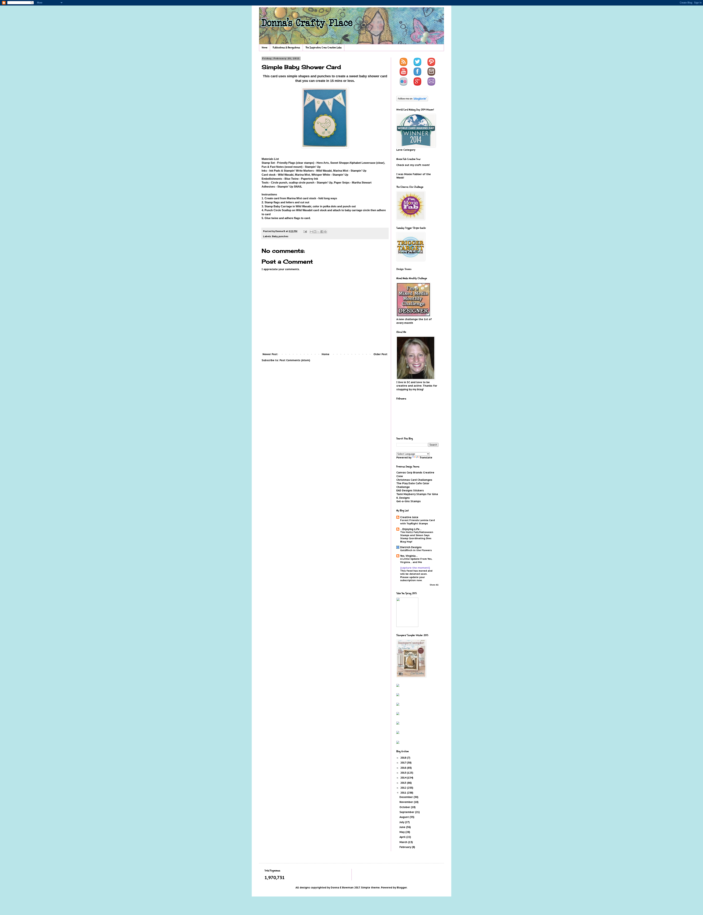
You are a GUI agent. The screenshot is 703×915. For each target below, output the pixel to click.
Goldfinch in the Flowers (416, 550)
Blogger (402, 887)
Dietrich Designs (411, 547)
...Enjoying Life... (411, 529)
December (406, 797)
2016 (403, 767)
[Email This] (311, 232)
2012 (403, 787)
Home (264, 47)
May (402, 832)
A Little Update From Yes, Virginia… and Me (416, 560)
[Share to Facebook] (322, 232)
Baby (275, 236)
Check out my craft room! (413, 165)
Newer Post (270, 354)
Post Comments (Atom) (295, 360)
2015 (403, 772)
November (406, 802)
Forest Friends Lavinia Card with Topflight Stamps (417, 521)
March (403, 842)
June (402, 827)
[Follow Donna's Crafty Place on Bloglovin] (412, 100)
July (402, 822)
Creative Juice (409, 517)
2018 (403, 757)
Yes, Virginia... (409, 555)
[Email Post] (304, 231)
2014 (403, 777)
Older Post (380, 354)
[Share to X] (318, 232)
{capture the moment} (415, 567)
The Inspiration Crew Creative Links (324, 47)
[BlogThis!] (315, 232)
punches (283, 236)
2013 (403, 782)
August (404, 817)
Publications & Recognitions (286, 47)
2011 (403, 792)
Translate (425, 457)
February (405, 847)
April (402, 837)
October (405, 807)
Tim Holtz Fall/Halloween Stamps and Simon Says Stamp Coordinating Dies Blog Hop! (416, 536)
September (407, 812)
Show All (434, 585)
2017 (403, 762)
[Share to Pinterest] (325, 232)
